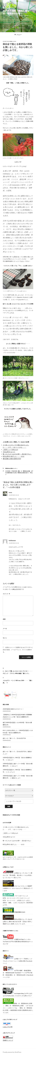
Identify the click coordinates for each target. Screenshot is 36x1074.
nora (14, 41)
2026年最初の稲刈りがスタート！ (13, 709)
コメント (6, 593)
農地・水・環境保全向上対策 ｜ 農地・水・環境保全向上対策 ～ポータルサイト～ (18, 1006)
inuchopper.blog (19, 993)
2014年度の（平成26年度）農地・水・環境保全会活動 (17, 471)
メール (5, 628)
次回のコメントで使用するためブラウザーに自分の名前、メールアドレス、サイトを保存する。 (18, 650)
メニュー (19, 34)
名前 (4, 619)
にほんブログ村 (7, 1027)
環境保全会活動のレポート (11, 468)
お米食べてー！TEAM (21, 959)
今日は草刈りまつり (9, 452)
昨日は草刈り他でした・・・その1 (13, 456)
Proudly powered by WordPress (12, 1052)
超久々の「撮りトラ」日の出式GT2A (14, 738)
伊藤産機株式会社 (19, 912)
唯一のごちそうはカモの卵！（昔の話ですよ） (17, 454)
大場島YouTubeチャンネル (22, 939)
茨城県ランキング (8, 1040)
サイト (5, 638)
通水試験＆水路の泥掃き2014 (12, 458)
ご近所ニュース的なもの (10, 449)
